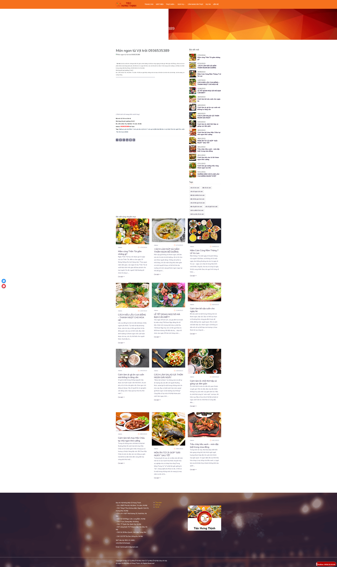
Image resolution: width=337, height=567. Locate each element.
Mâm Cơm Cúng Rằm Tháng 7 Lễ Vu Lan (209, 75)
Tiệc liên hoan (120, 132)
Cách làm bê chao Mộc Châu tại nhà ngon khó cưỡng (208, 133)
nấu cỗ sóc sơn (194, 188)
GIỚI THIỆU (159, 4)
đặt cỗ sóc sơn (206, 188)
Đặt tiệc (157, 129)
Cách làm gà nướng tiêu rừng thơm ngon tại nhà (208, 167)
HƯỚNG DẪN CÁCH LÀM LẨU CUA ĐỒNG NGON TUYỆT (208, 175)
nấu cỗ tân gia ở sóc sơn (197, 203)
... (128, 273)
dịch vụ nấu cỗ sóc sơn (197, 214)
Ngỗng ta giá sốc (124, 129)
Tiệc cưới (181, 129)
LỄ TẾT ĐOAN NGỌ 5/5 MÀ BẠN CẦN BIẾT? (209, 92)
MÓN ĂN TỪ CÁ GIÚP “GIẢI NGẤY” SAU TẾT (207, 142)
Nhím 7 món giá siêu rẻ (135, 129)
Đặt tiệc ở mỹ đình (165, 129)
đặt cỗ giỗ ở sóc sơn (196, 206)
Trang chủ (149, 4)
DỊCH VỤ (181, 4)
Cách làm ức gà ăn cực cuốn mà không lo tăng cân (208, 108)
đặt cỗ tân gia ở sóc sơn (197, 199)
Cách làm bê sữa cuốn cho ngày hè (208, 100)
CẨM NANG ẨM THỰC (195, 4)
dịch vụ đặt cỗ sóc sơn (196, 210)
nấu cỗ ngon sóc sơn (196, 191)
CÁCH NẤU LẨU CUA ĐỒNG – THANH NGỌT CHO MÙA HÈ (208, 83)
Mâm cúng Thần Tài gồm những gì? (208, 58)
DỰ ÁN (208, 4)
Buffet (126, 132)
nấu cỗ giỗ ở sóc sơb (211, 206)
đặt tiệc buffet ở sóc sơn (197, 195)
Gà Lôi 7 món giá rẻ (148, 129)
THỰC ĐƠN (170, 4)
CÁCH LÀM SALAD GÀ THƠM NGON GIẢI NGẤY (208, 117)
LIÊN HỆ (216, 4)
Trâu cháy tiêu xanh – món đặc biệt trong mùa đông (208, 150)
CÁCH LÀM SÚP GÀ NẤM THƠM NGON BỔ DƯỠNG (206, 67)
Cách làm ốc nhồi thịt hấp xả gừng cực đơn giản (207, 125)
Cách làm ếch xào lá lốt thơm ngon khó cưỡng (208, 158)
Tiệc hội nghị (174, 129)
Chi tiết (120, 277)
